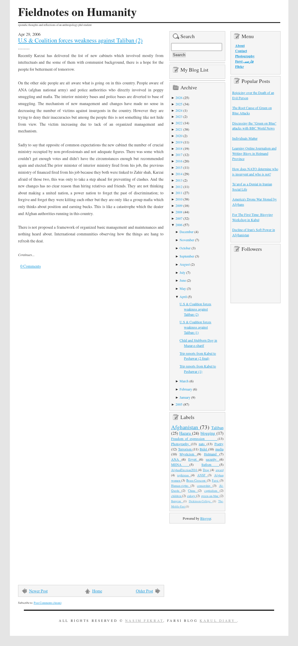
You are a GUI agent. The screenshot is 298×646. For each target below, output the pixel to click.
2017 (178, 154)
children (176, 496)
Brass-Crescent (196, 480)
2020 (178, 135)
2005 (178, 404)
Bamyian (177, 501)
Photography (181, 443)
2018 (178, 148)
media (219, 449)
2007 (178, 218)
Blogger (205, 518)
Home (97, 591)
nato (203, 443)
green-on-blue (210, 496)
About (240, 45)
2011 (178, 192)
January (185, 397)
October (185, 248)
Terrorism (185, 449)
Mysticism (188, 454)
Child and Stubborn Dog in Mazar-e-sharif (198, 343)
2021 (178, 129)
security (212, 459)
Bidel (204, 449)
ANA (176, 459)
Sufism (210, 464)
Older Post (144, 591)
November (187, 239)
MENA (180, 464)
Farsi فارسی (244, 61)
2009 (178, 205)
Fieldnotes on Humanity (77, 11)
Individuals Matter (245, 138)
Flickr (239, 66)
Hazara (185, 433)
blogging (209, 433)
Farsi (215, 480)
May (183, 288)
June (183, 280)
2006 (178, 224)
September (187, 256)
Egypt (193, 459)
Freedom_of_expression (194, 438)
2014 (178, 173)
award (220, 470)
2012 (178, 186)
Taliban (217, 427)
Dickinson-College (201, 501)
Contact (241, 50)
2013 (178, 180)
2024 (178, 110)
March (184, 381)
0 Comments (30, 266)
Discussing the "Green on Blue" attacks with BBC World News (254, 126)
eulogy (191, 496)
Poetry (219, 443)
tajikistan (184, 475)
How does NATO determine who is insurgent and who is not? (255, 171)
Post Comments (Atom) (47, 603)
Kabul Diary (218, 620)
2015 (178, 167)
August (185, 264)
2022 (178, 122)
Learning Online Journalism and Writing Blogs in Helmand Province (254, 153)
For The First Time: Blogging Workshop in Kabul (252, 217)
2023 (178, 116)
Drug (206, 470)
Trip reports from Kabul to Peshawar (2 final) (198, 356)
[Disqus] (86, 354)
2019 (178, 142)
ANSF (202, 475)
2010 (178, 199)
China (193, 491)
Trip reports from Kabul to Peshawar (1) (198, 369)
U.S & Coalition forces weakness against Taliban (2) (80, 40)
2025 (178, 104)
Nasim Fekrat (144, 620)
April (183, 296)
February (186, 389)
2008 (178, 212)
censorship (205, 486)
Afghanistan (185, 427)
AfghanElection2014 (184, 470)
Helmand (211, 454)
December (187, 231)
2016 (178, 161)
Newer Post (38, 591)
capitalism (212, 491)
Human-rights (181, 486)
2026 (178, 97)
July (182, 272)
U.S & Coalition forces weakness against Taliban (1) (195, 327)
